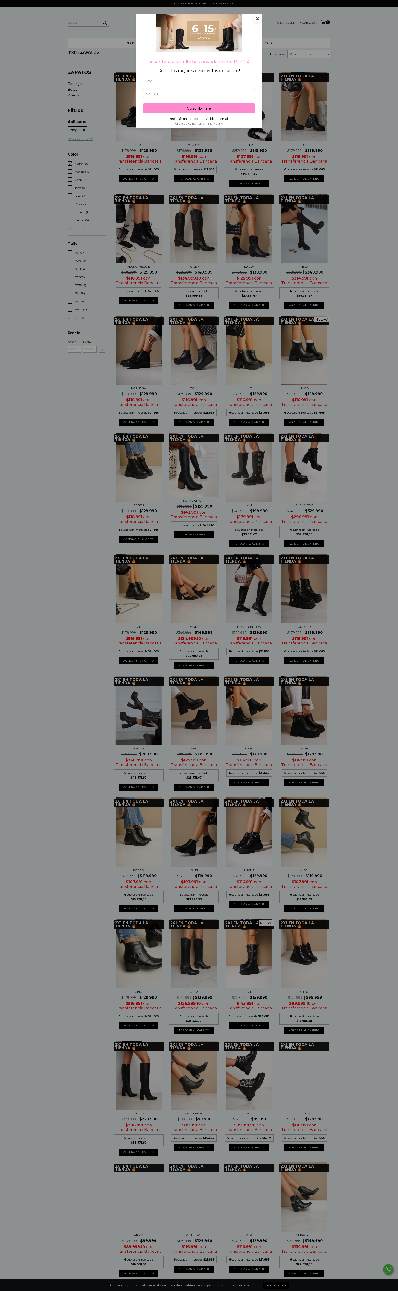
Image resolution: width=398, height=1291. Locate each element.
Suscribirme (199, 108)
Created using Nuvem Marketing (199, 123)
